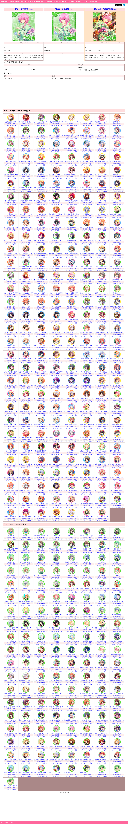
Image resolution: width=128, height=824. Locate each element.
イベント (85, 1)
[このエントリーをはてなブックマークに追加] (124, 5)
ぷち (54, 1)
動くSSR (58, 1)
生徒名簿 (32, 1)
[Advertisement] (64, 94)
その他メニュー (93, 1)
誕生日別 (38, 1)
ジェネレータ (78, 1)
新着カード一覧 (19, 1)
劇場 (63, 1)
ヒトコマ (67, 1)
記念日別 (43, 1)
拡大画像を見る (11, 123)
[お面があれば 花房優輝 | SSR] (104, 41)
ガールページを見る (10, 125)
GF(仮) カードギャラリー (7, 1)
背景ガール (49, 1)
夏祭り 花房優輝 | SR (24, 9)
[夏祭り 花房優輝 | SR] (23, 41)
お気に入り (26, 1)
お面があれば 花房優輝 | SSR (104, 9)
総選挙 (72, 1)
